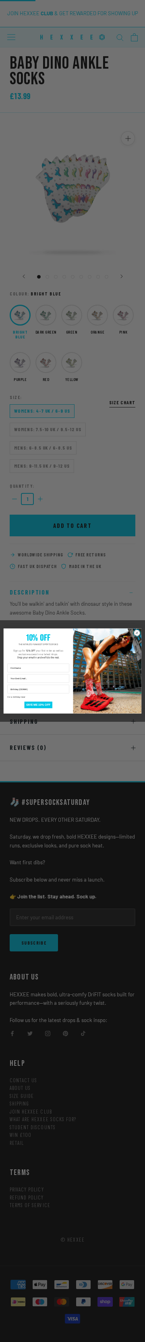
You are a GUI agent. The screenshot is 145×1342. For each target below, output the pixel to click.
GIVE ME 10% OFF (38, 704)
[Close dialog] (137, 633)
